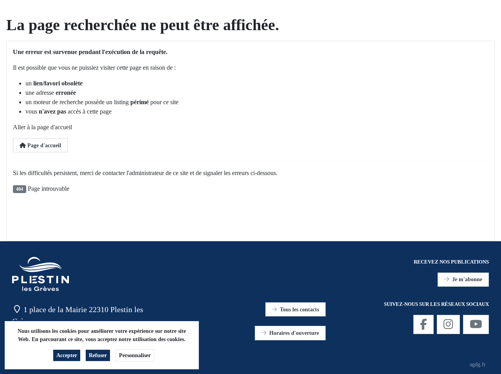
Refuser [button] (98, 355)
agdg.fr (478, 364)
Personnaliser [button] (135, 355)
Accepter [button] (66, 355)
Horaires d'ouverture (294, 333)
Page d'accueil (43, 145)
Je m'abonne (467, 279)
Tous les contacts (299, 310)
